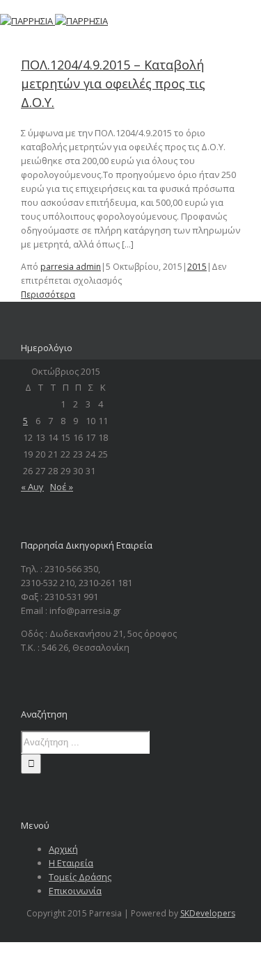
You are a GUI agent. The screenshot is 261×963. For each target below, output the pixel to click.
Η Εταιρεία (71, 863)
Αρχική (63, 849)
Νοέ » (61, 486)
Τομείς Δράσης (80, 877)
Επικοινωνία (75, 890)
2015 (197, 267)
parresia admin (70, 267)
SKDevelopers (207, 913)
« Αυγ (32, 486)
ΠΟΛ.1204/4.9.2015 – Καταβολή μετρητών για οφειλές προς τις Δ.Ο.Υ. (113, 83)
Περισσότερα (48, 294)
